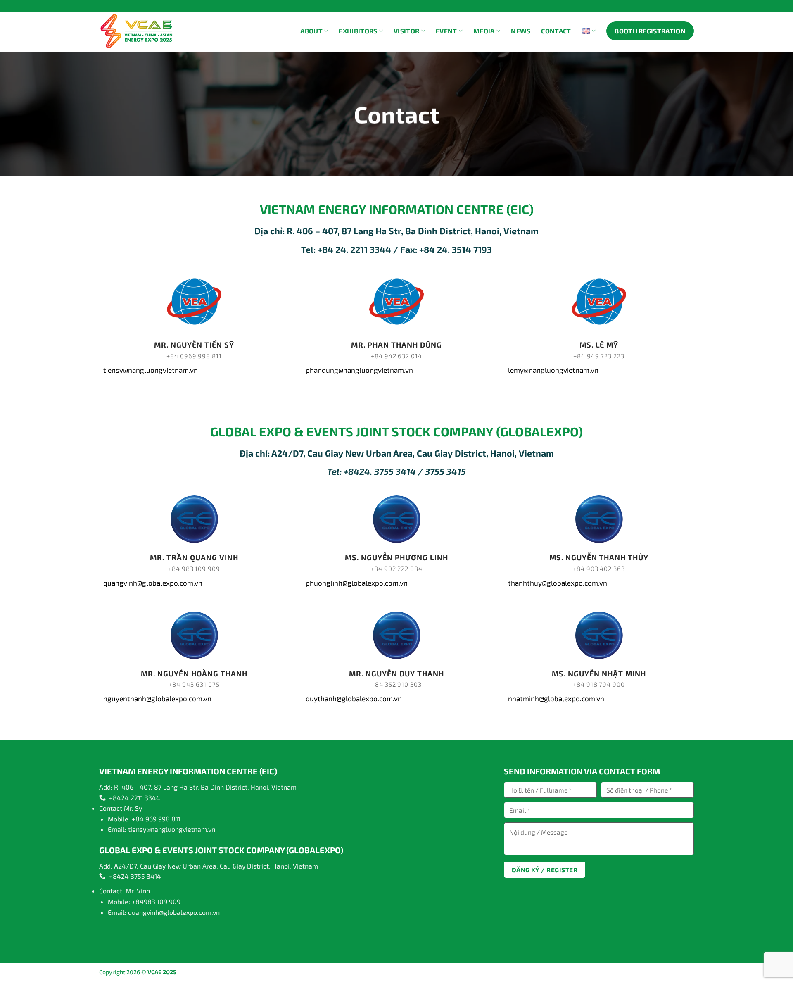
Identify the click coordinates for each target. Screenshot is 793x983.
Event (446, 31)
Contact (556, 31)
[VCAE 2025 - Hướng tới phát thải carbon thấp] (137, 31)
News (520, 31)
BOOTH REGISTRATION (650, 31)
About (311, 31)
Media (484, 31)
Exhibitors (358, 31)
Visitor (406, 31)
